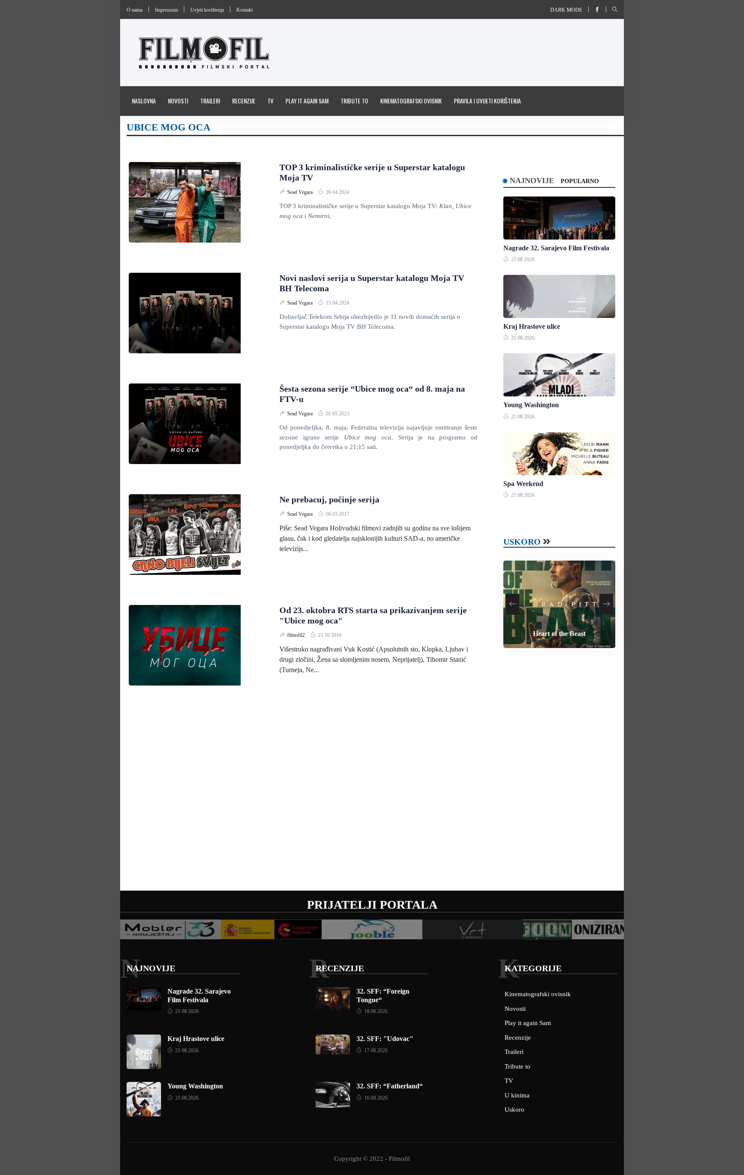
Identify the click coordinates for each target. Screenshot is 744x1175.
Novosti (178, 100)
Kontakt (244, 10)
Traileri (210, 100)
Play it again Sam (307, 100)
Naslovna (144, 100)
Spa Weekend (523, 483)
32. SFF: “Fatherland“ (389, 1086)
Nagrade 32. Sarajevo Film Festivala (556, 248)
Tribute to (354, 100)
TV (270, 100)
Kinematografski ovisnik (411, 100)
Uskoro (522, 541)
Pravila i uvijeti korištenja (487, 100)
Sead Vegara (300, 192)
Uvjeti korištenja (207, 10)
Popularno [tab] (580, 181)
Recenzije (243, 100)
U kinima (517, 1095)
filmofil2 (296, 635)
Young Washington (531, 404)
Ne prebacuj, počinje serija (329, 499)
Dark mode (566, 10)
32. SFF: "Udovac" (384, 1038)
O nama (135, 10)
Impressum (166, 10)
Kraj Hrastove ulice (531, 326)
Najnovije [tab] (532, 180)
